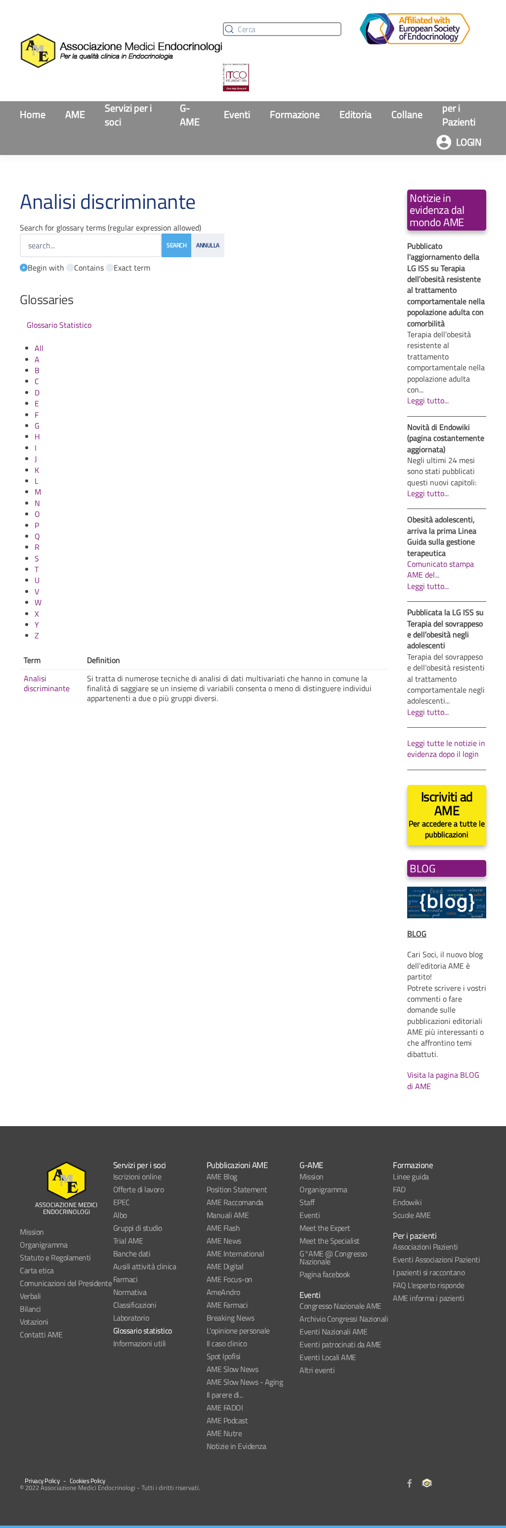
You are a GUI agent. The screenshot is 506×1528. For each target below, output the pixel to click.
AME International (235, 1253)
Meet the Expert (324, 1228)
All (39, 348)
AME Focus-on (230, 1279)
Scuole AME (411, 1215)
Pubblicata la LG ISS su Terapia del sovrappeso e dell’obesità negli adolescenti (445, 628)
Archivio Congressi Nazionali (343, 1319)
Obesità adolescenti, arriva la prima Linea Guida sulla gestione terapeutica (441, 535)
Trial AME (128, 1241)
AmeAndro (223, 1292)
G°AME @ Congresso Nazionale (333, 1257)
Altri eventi (317, 1370)
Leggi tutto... (428, 400)
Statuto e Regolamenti (55, 1257)
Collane (406, 114)
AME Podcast (227, 1420)
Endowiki (407, 1202)
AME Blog (222, 1176)
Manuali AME (228, 1215)
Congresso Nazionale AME (340, 1306)
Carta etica (37, 1270)
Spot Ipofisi (224, 1356)
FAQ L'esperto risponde (428, 1285)
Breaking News (230, 1318)
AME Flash (223, 1228)
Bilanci (30, 1309)
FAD (399, 1189)
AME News (224, 1241)
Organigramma (43, 1245)
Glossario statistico (142, 1330)
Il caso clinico (227, 1343)
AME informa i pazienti (428, 1298)
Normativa (130, 1292)
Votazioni (34, 1322)
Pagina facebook (324, 1274)
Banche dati (132, 1253)
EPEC (121, 1202)
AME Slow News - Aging (245, 1382)
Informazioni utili (139, 1343)
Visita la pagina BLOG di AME (443, 1080)
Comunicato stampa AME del (440, 569)
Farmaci (125, 1279)
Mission (32, 1232)
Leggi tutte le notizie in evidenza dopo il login (446, 748)
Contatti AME (41, 1334)
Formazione (295, 114)
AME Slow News (232, 1369)
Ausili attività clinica (144, 1266)
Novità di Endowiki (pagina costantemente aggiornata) (445, 438)
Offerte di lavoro (138, 1189)
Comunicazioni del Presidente (66, 1283)
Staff (307, 1202)
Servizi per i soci (128, 115)
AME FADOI (225, 1407)
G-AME (190, 115)
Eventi (237, 114)
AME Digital (225, 1266)
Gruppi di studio (137, 1228)
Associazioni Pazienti (425, 1247)
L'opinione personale (238, 1330)
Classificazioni (135, 1305)
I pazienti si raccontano (428, 1272)
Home (32, 114)
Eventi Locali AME (327, 1357)
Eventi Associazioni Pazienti (436, 1259)
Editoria (355, 114)
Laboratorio (131, 1318)
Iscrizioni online (137, 1176)
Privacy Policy (42, 1481)
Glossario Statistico (59, 325)
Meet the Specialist (329, 1241)
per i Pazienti (458, 115)
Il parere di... (225, 1395)
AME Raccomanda (235, 1202)
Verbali (30, 1296)
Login (469, 142)
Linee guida (411, 1176)
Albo (120, 1215)
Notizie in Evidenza (236, 1446)
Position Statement (237, 1189)
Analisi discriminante (47, 683)
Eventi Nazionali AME (333, 1331)
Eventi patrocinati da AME (340, 1344)
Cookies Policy (87, 1481)
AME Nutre (224, 1433)
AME (75, 114)
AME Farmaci (227, 1305)
